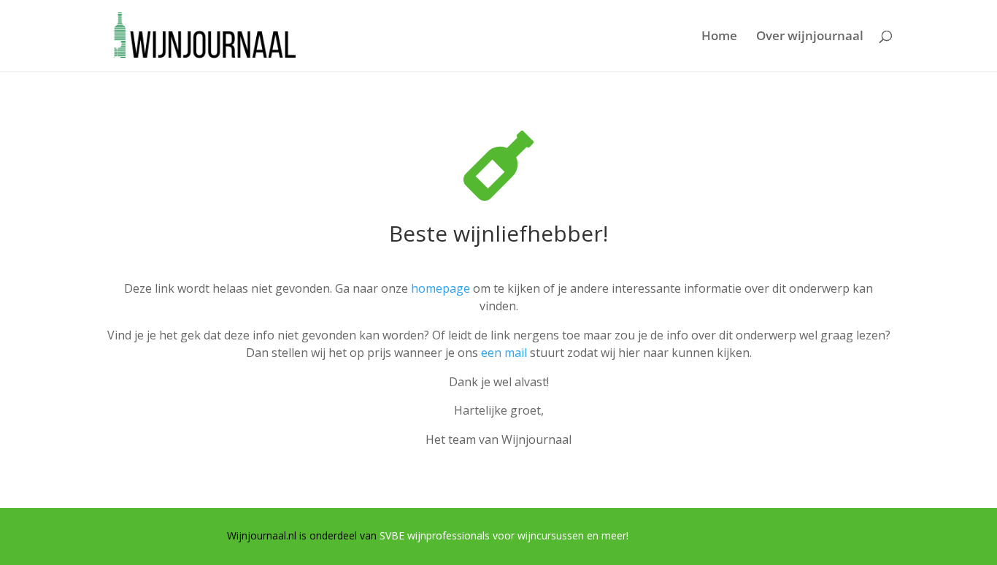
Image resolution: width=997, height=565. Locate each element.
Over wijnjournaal (809, 37)
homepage (440, 288)
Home (719, 37)
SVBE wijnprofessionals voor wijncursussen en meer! (504, 535)
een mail (504, 353)
